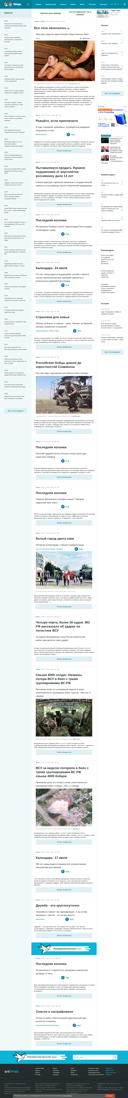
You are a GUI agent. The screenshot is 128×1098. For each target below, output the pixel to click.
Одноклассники (111, 1072)
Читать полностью (64, 151)
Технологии (74, 1074)
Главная (38, 4)
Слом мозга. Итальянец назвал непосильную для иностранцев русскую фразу (13, 67)
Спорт (72, 1068)
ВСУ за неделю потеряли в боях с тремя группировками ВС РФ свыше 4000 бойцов (62, 772)
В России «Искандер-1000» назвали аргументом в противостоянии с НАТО (15, 171)
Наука (72, 1072)
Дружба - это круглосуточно (57, 905)
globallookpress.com (74, 83)
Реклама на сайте (93, 1068)
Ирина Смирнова (41, 134)
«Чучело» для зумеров (50, 13)
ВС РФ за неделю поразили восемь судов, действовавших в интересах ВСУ (15, 252)
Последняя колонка (51, 220)
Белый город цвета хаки (55, 538)
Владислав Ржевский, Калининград (47, 1025)
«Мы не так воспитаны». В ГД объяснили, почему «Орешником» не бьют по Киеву (15, 361)
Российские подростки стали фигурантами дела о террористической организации (13, 144)
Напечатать (86, 38)
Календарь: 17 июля (51, 858)
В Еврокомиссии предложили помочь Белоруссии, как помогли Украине (112, 209)
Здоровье (73, 1070)
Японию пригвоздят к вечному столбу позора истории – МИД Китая (112, 340)
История (37, 1074)
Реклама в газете (93, 1070)
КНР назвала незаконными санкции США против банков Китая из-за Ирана (15, 238)
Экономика (56, 1072)
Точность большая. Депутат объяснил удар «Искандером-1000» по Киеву (15, 335)
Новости (63, 4)
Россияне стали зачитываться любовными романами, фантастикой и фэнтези (15, 26)
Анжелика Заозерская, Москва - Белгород (49, 549)
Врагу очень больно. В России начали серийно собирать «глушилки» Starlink (13, 196)
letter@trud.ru (74, 1093)
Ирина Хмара (40, 919)
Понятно (109, 1096)
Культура (103, 4)
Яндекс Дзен (110, 1070)
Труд (72, 134)
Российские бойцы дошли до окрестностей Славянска (58, 365)
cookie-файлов (67, 1096)
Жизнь (82, 4)
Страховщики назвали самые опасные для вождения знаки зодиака (13, 53)
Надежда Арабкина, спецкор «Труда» (47, 331)
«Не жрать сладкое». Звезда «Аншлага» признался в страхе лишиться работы (13, 104)
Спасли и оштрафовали (54, 1011)
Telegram (109, 1074)
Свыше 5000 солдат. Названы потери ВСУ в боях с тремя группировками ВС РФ (15, 210)
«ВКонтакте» (76, 416)
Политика (92, 4)
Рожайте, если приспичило (57, 121)
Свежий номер (50, 4)
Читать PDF (114, 14)
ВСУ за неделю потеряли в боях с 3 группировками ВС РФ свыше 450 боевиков (15, 224)
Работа (73, 4)
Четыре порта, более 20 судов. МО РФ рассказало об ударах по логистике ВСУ (63, 626)
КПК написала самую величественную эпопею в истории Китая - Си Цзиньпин (111, 326)
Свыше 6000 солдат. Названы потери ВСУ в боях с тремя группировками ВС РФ (59, 679)
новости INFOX (106, 135)
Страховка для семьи (52, 317)
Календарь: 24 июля (51, 268)
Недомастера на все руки (110, 220)
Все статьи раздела (15, 411)
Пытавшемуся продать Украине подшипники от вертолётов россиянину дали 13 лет (60, 172)
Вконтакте (109, 1068)
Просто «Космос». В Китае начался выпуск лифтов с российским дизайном (15, 118)
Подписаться (114, 1057)
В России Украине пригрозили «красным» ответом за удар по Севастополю (13, 157)
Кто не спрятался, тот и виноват (80, 13)
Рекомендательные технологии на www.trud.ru (96, 1073)
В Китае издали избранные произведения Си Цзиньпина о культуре (13, 39)
